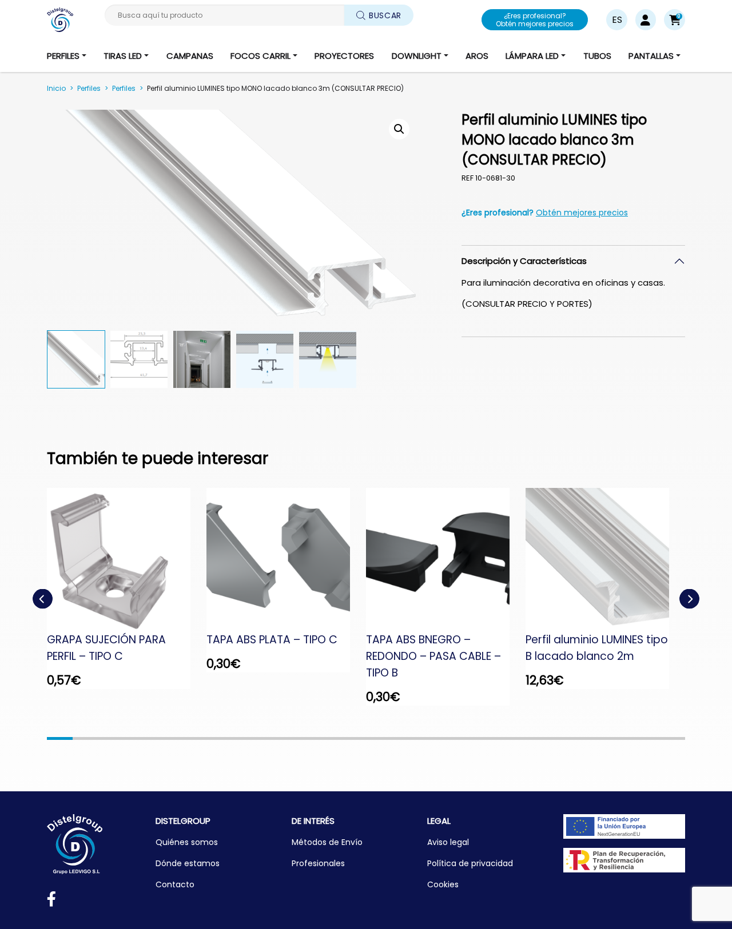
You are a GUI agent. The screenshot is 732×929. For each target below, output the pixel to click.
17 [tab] (468, 738)
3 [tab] (111, 738)
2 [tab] (85, 738)
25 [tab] (672, 738)
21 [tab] (570, 738)
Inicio (56, 88)
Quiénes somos (187, 842)
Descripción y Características (524, 261)
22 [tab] (595, 738)
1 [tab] (60, 738)
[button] (674, 19)
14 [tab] (391, 738)
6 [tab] (187, 738)
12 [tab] (340, 738)
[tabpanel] (126, 588)
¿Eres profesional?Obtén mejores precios (535, 20)
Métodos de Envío (327, 842)
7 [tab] (213, 738)
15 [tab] (417, 738)
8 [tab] (238, 738)
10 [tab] (290, 738)
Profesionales (318, 863)
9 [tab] (264, 738)
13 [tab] (366, 738)
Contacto (175, 884)
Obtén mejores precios (582, 212)
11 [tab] (315, 738)
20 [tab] (545, 738)
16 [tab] (443, 738)
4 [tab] (136, 738)
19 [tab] (519, 738)
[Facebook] (51, 901)
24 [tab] (647, 738)
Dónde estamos (188, 863)
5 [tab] (162, 738)
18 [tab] (494, 738)
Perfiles (89, 88)
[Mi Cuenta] (645, 19)
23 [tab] (621, 738)
